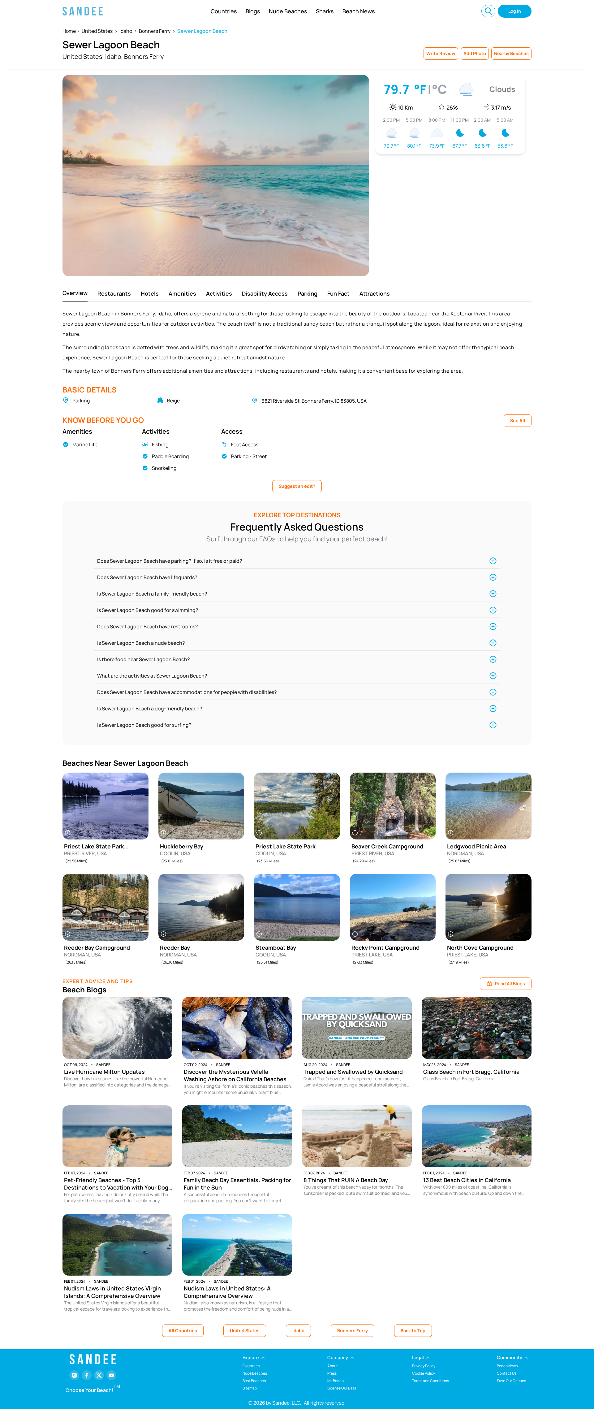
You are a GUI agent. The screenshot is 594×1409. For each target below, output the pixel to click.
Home (69, 31)
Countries (224, 11)
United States (97, 31)
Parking (307, 293)
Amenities (182, 293)
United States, (83, 56)
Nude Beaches (288, 11)
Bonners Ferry (154, 31)
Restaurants (114, 293)
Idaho (125, 31)
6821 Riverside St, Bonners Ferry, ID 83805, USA (314, 400)
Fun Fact (338, 293)
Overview (75, 293)
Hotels (150, 293)
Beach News (358, 11)
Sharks (325, 11)
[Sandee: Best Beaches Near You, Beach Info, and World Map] (82, 11)
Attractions (374, 293)
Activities (219, 293)
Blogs (253, 11)
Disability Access (265, 293)
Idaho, (114, 56)
